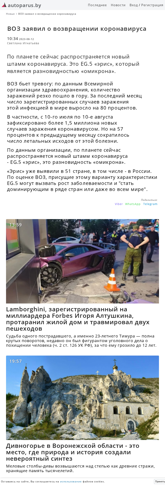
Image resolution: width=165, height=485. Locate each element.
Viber (119, 204)
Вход (134, 5)
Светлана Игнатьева (23, 43)
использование (71, 481)
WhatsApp (133, 204)
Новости (118, 5)
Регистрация (152, 5)
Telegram (150, 204)
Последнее (97, 5)
